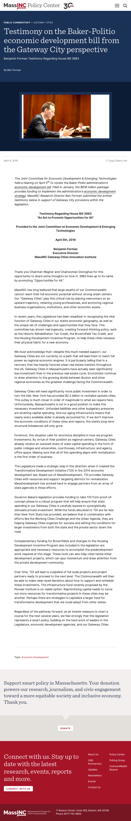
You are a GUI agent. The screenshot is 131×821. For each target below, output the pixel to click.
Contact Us (94, 787)
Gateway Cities (43, 22)
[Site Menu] (117, 5)
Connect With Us (18, 788)
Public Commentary (17, 22)
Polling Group (117, 760)
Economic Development (35, 657)
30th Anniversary (95, 762)
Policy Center (117, 754)
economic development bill (32, 187)
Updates (92, 769)
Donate (65, 728)
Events (92, 781)
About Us (93, 754)
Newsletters (95, 775)
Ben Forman (14, 69)
